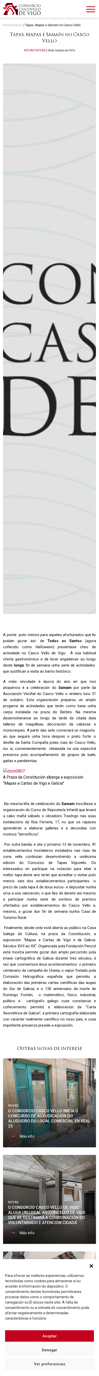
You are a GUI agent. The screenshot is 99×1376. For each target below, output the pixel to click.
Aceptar (49, 1336)
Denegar (49, 1350)
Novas (17, 25)
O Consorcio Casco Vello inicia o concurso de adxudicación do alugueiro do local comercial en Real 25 (49, 1118)
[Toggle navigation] (90, 10)
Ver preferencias (49, 1364)
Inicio (7, 25)
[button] (91, 1265)
